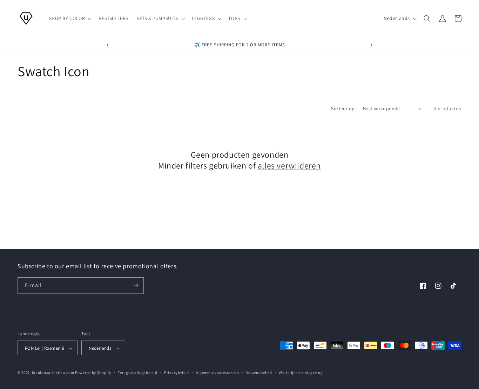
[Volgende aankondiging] (371, 45)
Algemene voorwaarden (217, 372)
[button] (70, 18)
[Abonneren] (135, 285)
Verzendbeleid (259, 372)
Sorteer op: (343, 108)
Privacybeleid (176, 372)
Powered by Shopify (93, 372)
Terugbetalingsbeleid (137, 372)
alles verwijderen (289, 165)
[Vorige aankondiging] (107, 45)
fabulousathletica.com (53, 372)
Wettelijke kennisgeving (301, 372)
